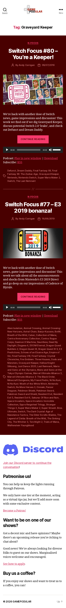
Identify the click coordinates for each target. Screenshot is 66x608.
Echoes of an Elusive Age (34, 352)
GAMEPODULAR (22, 601)
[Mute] (50, 149)
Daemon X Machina (25, 342)
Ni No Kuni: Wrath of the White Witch (27, 383)
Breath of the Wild (17, 335)
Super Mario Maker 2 (49, 177)
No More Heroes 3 (25, 387)
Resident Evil (45, 394)
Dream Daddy (24, 170)
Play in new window (27, 158)
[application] (33, 150)
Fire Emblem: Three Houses (35, 359)
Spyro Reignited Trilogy (32, 404)
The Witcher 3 (20, 421)
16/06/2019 (48, 218)
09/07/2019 (48, 65)
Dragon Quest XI (28, 349)
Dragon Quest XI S (48, 349)
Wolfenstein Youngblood (20, 425)
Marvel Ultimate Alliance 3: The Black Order (31, 376)
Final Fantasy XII (42, 170)
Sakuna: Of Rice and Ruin (45, 397)
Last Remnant (44, 366)
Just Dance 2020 (27, 366)
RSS (19, 162)
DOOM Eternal (37, 345)
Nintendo (12, 177)
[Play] (7, 149)
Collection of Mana (46, 335)
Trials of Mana (51, 421)
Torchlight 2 (36, 421)
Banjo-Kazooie (46, 331)
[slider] (57, 149)
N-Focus (33, 43)
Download (51, 158)
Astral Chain (30, 331)
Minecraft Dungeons (18, 380)
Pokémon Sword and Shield (22, 394)
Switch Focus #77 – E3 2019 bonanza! (33, 207)
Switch (11, 180)
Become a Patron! (14, 510)
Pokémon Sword (45, 390)
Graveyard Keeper (49, 174)
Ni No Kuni (55, 380)
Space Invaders (15, 401)
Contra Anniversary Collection (23, 338)
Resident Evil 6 (22, 397)
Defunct (11, 170)
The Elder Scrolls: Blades (42, 414)
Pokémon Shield (26, 390)
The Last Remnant (26, 180)
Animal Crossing (32, 328)
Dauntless (42, 342)
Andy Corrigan (27, 65)
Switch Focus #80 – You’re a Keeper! (33, 53)
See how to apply (14, 564)
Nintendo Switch (27, 177)
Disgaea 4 (22, 345)
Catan (31, 335)
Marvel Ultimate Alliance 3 (47, 373)
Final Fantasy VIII (21, 355)
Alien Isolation (14, 328)
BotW (57, 331)
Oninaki (41, 387)
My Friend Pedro (39, 380)
